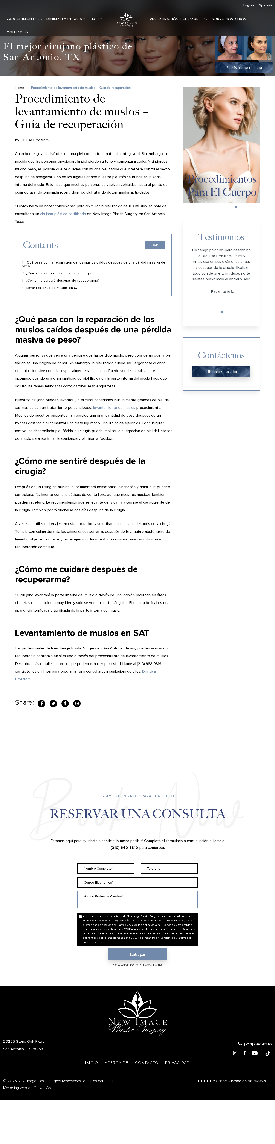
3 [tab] (222, 207)
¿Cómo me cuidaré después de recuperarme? (61, 280)
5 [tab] (236, 207)
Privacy (146, 965)
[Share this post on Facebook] (41, 703)
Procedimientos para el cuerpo (221, 185)
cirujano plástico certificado (63, 214)
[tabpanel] (221, 145)
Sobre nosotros (229, 19)
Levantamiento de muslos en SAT (51, 288)
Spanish (265, 5)
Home (19, 88)
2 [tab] (215, 207)
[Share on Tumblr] (65, 703)
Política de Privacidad (149, 933)
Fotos (98, 19)
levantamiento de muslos (114, 408)
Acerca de (116, 1063)
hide (155, 245)
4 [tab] (229, 207)
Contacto (17, 32)
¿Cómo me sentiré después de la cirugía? (57, 273)
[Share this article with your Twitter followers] (53, 703)
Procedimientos (23, 19)
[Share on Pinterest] (77, 703)
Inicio (91, 1063)
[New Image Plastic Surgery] (126, 19)
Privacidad (177, 1063)
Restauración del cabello (178, 19)
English (248, 5)
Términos (157, 965)
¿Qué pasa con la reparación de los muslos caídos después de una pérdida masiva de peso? (93, 264)
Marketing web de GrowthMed (27, 1088)
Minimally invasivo (66, 19)
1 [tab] (208, 207)
